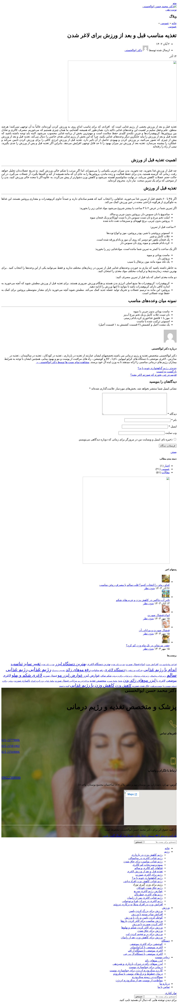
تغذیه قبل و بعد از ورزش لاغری (145, 871)
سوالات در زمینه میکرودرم (147, 977)
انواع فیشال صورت (159, 615)
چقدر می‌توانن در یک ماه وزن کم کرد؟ (148, 645)
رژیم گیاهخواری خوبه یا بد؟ (147, 877)
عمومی (164, 23)
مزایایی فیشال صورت (66, 681)
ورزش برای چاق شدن (150, 930)
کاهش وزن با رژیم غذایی (92, 685)
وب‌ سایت (171, 432)
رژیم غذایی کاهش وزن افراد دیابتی (143, 881)
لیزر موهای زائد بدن (139, 680)
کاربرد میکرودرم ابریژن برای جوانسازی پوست (136, 970)
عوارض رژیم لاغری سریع (148, 891)
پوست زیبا (167, 686)
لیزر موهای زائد (154, 960)
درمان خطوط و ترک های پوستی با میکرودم (138, 973)
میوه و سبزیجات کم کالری (147, 864)
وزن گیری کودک (37, 681)
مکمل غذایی (49, 681)
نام (174, 420)
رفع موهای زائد (78, 670)
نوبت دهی (171, 9)
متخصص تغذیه (98, 680)
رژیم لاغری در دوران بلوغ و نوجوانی (142, 901)
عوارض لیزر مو (70, 675)
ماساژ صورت (112, 681)
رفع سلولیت (97, 670)
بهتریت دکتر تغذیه (118, 664)
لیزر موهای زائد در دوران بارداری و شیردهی (138, 963)
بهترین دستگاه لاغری (99, 664)
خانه (174, 23)
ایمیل (173, 426)
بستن (174, 451)
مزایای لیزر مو (83, 681)
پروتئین (11, 681)
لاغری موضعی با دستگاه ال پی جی (143, 953)
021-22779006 (10, 740)
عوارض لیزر (91, 675)
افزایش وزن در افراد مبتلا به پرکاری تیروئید (138, 904)
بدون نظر (149, 588)
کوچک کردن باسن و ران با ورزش (144, 917)
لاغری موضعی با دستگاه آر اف (145, 950)
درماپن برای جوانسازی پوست (146, 967)
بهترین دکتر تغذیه (48, 664)
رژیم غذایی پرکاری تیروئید (122, 676)
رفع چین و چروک (58, 670)
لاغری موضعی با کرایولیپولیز (146, 947)
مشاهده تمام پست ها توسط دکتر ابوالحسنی (62, 362)
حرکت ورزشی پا (134, 670)
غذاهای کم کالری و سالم (148, 868)
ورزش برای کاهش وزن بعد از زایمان (142, 937)
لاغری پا (160, 680)
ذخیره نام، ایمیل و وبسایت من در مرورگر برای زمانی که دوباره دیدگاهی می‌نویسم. (125, 439)
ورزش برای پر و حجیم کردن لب (144, 934)
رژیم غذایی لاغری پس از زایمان (145, 897)
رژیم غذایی (39, 669)
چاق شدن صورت (140, 686)
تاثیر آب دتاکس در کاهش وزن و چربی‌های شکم (143, 600)
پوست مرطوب (156, 686)
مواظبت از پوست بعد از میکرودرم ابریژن (139, 980)
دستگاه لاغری (114, 670)
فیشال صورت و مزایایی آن (154, 630)
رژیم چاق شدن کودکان (149, 887)
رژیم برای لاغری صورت (149, 874)
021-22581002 (10, 746)
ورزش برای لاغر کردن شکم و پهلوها (142, 927)
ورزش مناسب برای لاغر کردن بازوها (142, 920)
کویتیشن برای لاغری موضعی (146, 944)
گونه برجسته (64, 686)
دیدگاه (172, 413)
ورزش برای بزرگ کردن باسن (146, 910)
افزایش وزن (152, 664)
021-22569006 (10, 752)
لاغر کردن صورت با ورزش (147, 924)
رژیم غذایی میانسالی (158, 676)
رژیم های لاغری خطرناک (148, 894)
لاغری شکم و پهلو (27, 675)
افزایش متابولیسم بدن (168, 664)
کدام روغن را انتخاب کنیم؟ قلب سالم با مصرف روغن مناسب (134, 584)
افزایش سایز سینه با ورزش (147, 914)
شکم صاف (106, 676)
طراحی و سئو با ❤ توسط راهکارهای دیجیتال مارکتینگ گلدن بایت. (140, 835)
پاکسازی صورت (22, 681)
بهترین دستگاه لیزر (70, 663)
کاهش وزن (123, 685)
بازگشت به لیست (166, 371)
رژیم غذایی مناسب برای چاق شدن (143, 861)
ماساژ (120, 681)
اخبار (167, 465)
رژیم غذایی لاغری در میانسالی (145, 858)
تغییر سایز (32, 663)
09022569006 (11, 777)
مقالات (166, 472)
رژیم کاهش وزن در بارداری (147, 854)
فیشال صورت (50, 676)
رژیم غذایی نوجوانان (141, 676)
